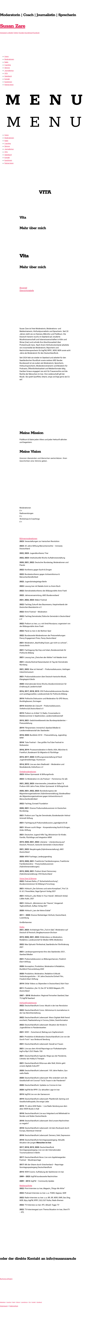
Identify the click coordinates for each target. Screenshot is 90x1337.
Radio (6, 62)
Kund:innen (8, 82)
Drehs (22, 927)
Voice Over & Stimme (28, 878)
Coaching (7, 65)
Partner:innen (9, 85)
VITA (6, 73)
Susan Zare (12, 26)
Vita (30, 1302)
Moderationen (9, 59)
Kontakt (7, 79)
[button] (45, 111)
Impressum (4, 1306)
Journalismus (9, 71)
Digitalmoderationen (28, 772)
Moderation (2, 1302)
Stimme (7, 68)
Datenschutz (13, 1306)
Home (6, 56)
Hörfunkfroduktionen (28, 1003)
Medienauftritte (26, 1186)
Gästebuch (8, 76)
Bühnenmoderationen (28, 538)
